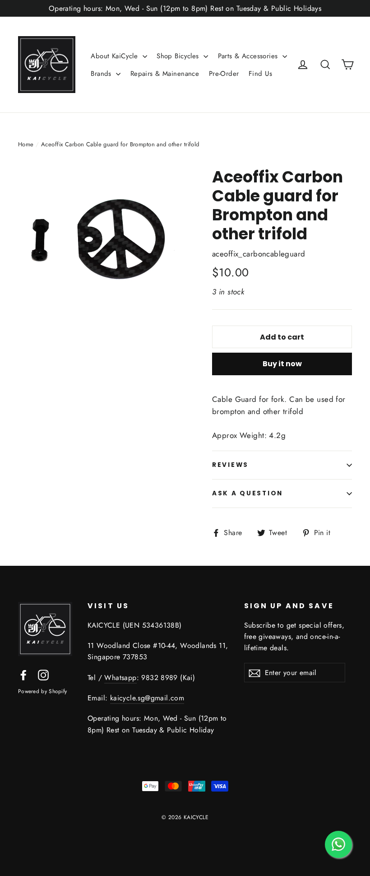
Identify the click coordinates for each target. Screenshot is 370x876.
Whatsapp (120, 677)
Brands (102, 74)
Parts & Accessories (249, 56)
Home (26, 144)
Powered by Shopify (42, 691)
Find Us (260, 74)
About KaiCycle (115, 56)
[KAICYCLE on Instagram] (43, 674)
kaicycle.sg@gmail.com (147, 698)
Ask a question (247, 493)
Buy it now (282, 364)
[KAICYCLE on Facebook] (23, 674)
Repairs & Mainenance (164, 74)
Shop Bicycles (179, 56)
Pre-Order (224, 74)
